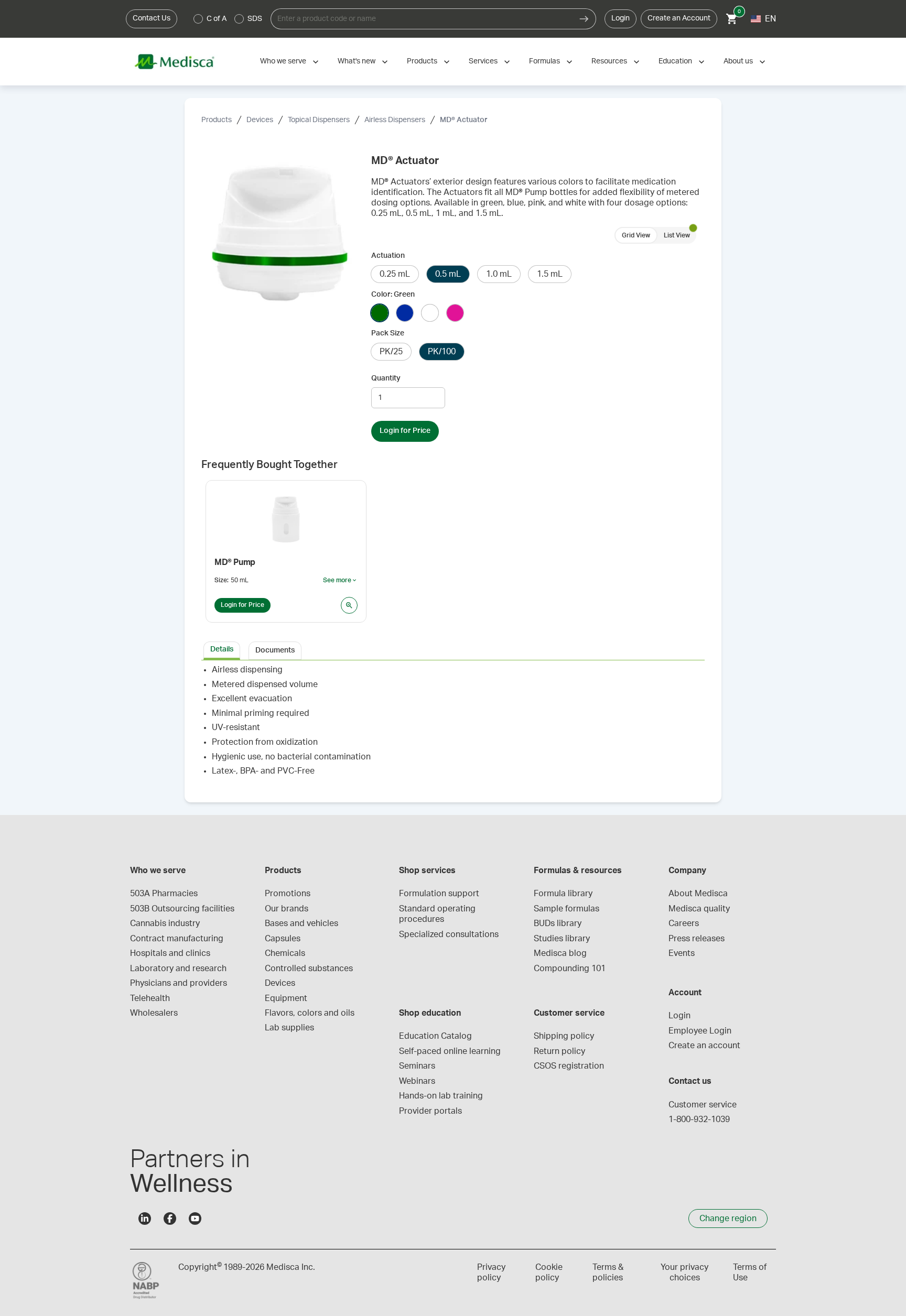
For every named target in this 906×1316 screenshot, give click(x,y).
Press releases (696, 938)
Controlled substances (309, 968)
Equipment (286, 998)
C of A (216, 19)
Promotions (287, 893)
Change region (728, 1218)
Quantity (386, 378)
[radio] (198, 19)
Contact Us (151, 18)
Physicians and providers (178, 983)
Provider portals (430, 1111)
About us (738, 61)
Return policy (559, 1051)
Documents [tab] (275, 650)
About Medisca (698, 893)
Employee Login (699, 1031)
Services (483, 61)
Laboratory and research (178, 968)
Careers (683, 923)
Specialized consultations (449, 934)
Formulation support (439, 893)
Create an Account (679, 18)
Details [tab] (221, 649)
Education (675, 61)
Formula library (563, 893)
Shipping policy (564, 1036)
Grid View (636, 235)
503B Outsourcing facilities (182, 909)
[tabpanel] (453, 725)
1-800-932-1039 (699, 1119)
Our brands (286, 909)
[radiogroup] (228, 19)
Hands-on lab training (441, 1096)
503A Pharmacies (164, 893)
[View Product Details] (349, 605)
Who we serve (283, 61)
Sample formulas (566, 909)
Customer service (702, 1105)
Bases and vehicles (301, 923)
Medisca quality (699, 909)
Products (422, 61)
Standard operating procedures (438, 914)
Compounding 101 (570, 968)
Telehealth (150, 998)
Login (620, 18)
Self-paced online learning (450, 1051)
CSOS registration (569, 1066)
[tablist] (453, 649)
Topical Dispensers (319, 120)
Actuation (388, 255)
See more (340, 580)
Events (681, 953)
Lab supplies (289, 1028)
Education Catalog (435, 1036)
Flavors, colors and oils (309, 1013)
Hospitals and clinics (170, 953)
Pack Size (387, 333)
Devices (259, 120)
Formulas (544, 61)
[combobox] (422, 18)
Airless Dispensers (394, 120)
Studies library (562, 938)
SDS (254, 19)
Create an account (704, 1045)
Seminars (417, 1066)
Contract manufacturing (176, 938)
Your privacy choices (684, 1272)
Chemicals (285, 953)
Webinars (417, 1081)
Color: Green (393, 294)
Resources (609, 61)
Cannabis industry (165, 923)
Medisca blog (560, 953)
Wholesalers (154, 1013)
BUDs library (557, 923)
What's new (356, 61)
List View (677, 235)
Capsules (282, 938)
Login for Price (405, 430)
